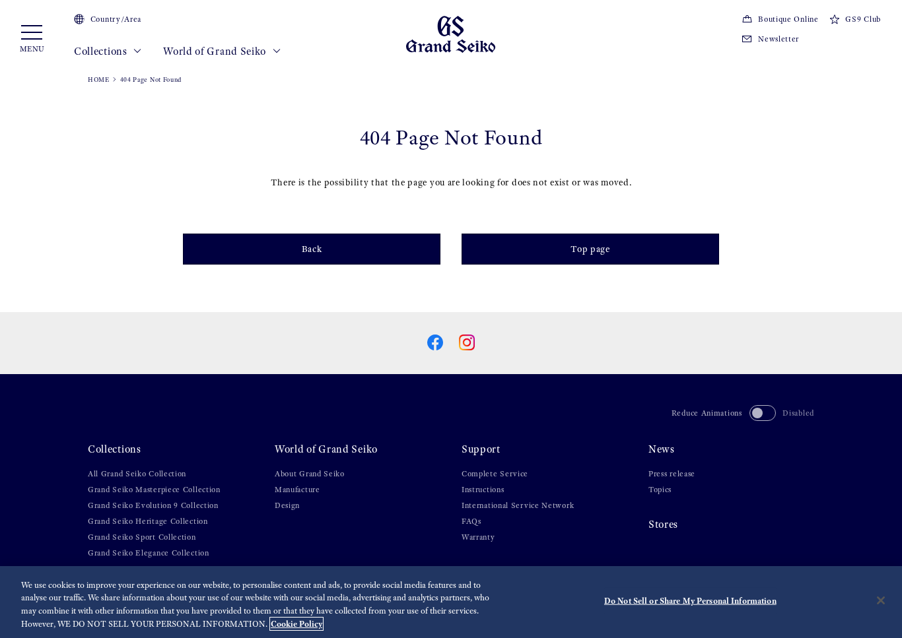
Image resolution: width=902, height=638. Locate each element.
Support (481, 449)
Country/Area (115, 19)
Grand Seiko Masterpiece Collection (154, 489)
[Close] (880, 600)
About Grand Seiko (310, 473)
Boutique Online (788, 19)
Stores (663, 524)
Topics (660, 489)
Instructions (483, 489)
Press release (671, 473)
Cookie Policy (296, 623)
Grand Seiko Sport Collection (142, 537)
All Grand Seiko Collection (137, 473)
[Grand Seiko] (450, 33)
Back (312, 249)
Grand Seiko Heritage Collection (148, 521)
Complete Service (495, 473)
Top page (590, 249)
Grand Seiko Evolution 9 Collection (153, 505)
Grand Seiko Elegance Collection (148, 553)
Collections (101, 51)
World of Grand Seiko (216, 51)
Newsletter (778, 39)
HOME (99, 79)
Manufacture (297, 489)
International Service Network (518, 505)
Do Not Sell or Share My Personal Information (690, 600)
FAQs (471, 521)
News (661, 449)
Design (287, 505)
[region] (451, 602)
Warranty (478, 537)
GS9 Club (863, 19)
